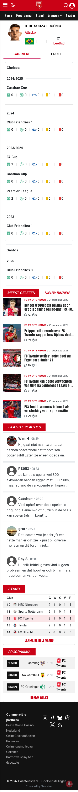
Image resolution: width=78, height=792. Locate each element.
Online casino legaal (19, 746)
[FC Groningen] (42, 687)
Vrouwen (53, 16)
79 (29, 416)
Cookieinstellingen (53, 781)
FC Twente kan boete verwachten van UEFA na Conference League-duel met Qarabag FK (48, 383)
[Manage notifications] (69, 784)
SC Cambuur (30, 675)
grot (22, 529)
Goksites (12, 752)
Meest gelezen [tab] (21, 293)
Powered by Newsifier (39, 786)
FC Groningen (30, 687)
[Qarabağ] (42, 663)
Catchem (26, 499)
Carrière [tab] (22, 54)
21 (29, 390)
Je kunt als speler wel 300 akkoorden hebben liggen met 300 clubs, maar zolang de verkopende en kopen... (38, 480)
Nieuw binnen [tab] (57, 293)
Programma (24, 16)
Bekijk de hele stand (39, 640)
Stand (40, 16)
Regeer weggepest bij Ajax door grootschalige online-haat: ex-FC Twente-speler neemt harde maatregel (48, 307)
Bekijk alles (39, 697)
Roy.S (23, 559)
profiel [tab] (57, 54)
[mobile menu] (5, 5)
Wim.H (24, 438)
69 (29, 340)
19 (29, 365)
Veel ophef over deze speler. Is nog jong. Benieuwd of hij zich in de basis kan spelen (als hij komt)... (39, 510)
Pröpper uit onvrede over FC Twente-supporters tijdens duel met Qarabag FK (47, 333)
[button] (65, 6)
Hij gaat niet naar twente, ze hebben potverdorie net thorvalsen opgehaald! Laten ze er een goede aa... (36, 449)
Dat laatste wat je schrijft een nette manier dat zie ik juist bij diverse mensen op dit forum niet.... (36, 540)
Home (8, 16)
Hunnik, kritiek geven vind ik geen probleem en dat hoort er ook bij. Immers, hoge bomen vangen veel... (39, 570)
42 (29, 314)
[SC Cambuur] (42, 675)
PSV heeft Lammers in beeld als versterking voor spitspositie (46, 409)
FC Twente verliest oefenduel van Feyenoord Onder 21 (48, 358)
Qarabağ (33, 663)
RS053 (24, 468)
